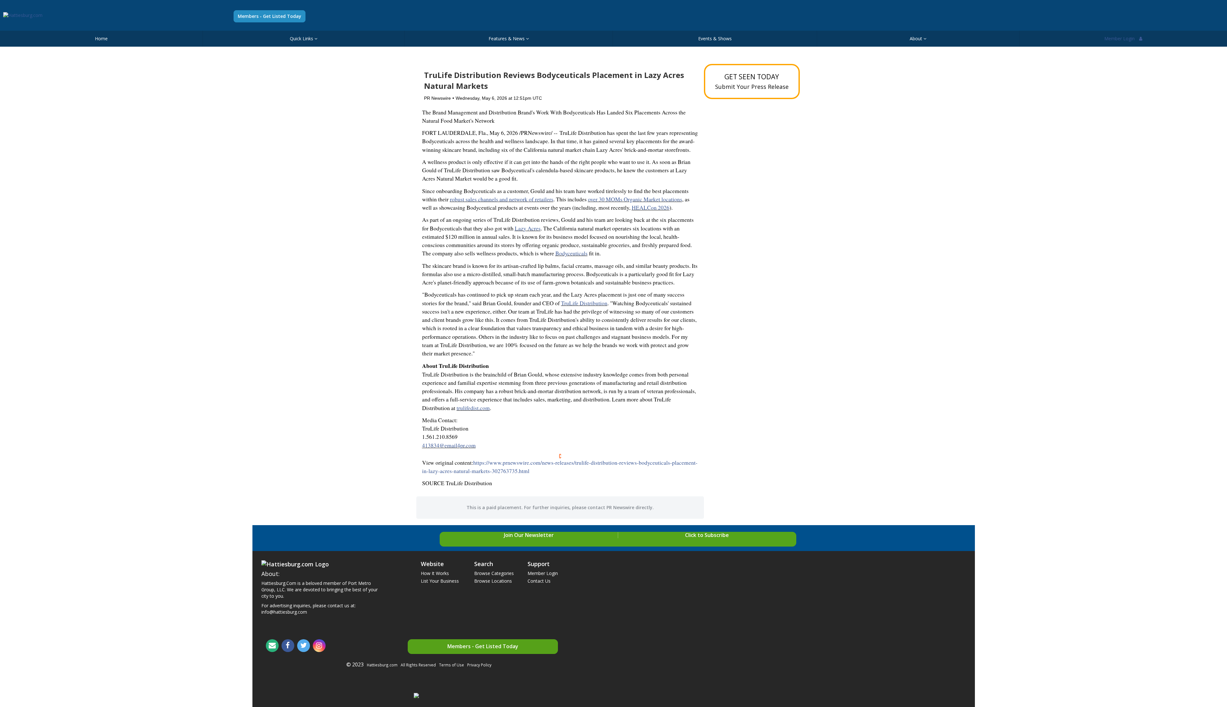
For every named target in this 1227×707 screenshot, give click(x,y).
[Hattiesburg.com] (23, 15)
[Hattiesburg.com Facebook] (288, 645)
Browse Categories (494, 573)
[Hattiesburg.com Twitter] (303, 645)
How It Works (435, 573)
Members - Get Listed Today (269, 16)
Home (101, 38)
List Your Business (440, 581)
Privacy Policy (479, 664)
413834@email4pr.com (449, 445)
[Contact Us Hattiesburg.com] (272, 645)
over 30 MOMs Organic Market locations (635, 199)
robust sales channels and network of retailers (501, 199)
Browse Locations (493, 581)
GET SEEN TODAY (752, 81)
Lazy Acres (528, 228)
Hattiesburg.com (382, 664)
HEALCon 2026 (650, 207)
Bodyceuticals (571, 253)
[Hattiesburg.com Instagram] (319, 645)
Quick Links (302, 38)
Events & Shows (715, 38)
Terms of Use (451, 664)
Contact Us (539, 581)
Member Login (1120, 38)
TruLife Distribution (584, 303)
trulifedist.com (473, 408)
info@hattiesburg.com (284, 612)
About (916, 38)
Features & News (507, 38)
